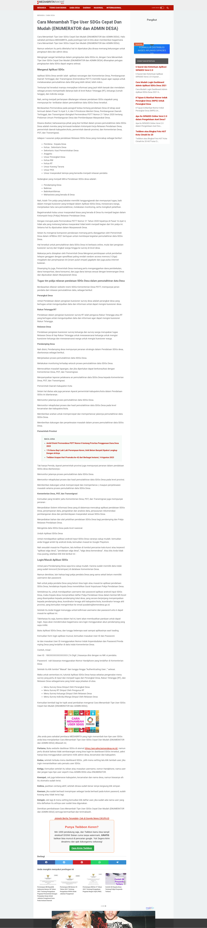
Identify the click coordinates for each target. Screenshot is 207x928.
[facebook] (46, 862)
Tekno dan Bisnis (57, 8)
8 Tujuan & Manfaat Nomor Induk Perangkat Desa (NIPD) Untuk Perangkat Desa (151, 100)
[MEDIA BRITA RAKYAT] (52, 2)
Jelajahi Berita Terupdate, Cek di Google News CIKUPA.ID (81, 818)
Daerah (87, 8)
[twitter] (64, 862)
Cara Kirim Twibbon (82, 848)
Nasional (98, 8)
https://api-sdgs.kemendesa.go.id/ (101, 748)
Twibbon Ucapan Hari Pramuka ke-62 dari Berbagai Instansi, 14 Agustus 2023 (80, 457)
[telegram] (117, 862)
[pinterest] (82, 862)
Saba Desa (75, 8)
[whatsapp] (99, 862)
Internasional (114, 8)
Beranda (41, 8)
